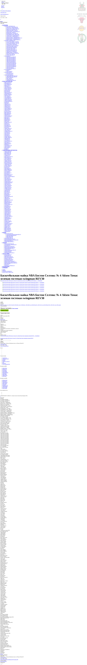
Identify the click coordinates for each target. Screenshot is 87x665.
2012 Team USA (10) (9, 73)
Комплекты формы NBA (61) (11, 235)
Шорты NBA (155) (9, 237)
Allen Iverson (4, 382)
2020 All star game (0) (10, 67)
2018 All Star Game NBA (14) (11, 65)
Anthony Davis (4, 375)
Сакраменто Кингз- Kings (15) (11, 49)
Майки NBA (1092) (9, 236)
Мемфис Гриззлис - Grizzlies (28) (12, 52)
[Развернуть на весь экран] (1, 663)
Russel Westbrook (5, 372)
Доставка (2, 5)
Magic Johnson (4, 383)
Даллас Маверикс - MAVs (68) (11, 47)
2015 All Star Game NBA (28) (11, 63)
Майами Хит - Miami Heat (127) (11, 29)
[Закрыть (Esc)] (0, 663)
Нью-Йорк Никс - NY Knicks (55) (12, 33)
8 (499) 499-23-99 (3, 12)
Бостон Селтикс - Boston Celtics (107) (12, 28)
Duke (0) (7, 70)
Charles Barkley (5, 386)
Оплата (2, 6)
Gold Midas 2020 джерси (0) (11, 80)
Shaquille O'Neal (5, 385)
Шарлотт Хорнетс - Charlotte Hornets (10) (13, 39)
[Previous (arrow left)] (0, 664)
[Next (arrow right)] (1, 664)
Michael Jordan (4, 380)
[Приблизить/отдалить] (2, 663)
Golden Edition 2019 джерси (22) (11, 75)
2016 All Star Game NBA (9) (11, 64)
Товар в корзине (15, 308)
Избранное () (11, 659)
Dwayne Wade (4, 387)
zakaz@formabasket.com (4, 14)
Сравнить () (16, 659)
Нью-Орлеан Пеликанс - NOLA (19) (12, 53)
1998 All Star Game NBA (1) (11, 61)
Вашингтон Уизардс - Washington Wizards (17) (14, 37)
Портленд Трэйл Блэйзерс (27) (11, 50)
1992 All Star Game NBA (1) (11, 58)
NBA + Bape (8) (9, 78)
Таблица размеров (5, 358)
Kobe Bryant (4, 381)
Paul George (4, 376)
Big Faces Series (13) (9, 77)
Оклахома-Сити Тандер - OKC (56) (12, 45)
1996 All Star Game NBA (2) (11, 60)
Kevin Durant (4, 370)
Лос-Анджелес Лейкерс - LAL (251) (12, 41)
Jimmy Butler (4, 374)
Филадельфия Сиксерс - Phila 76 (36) (12, 34)
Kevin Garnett (4, 388)
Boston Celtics (2, 319)
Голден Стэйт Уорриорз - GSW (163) (12, 42)
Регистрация (2, 661)
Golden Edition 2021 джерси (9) (11, 76)
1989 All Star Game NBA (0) (11, 56)
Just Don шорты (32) (9, 79)
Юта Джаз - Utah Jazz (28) (10, 48)
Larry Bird (4, 384)
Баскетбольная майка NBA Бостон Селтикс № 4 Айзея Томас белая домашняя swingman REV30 (16, 338)
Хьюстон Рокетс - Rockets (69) (11, 44)
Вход (6, 661)
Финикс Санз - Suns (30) (10, 54)
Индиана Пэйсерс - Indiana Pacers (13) (12, 38)
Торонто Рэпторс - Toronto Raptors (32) (13, 31)
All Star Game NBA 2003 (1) (11, 62)
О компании (4, 357)
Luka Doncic (4, 373)
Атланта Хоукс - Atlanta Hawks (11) (12, 36)
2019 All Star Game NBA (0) (11, 66)
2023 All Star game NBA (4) (11, 68)
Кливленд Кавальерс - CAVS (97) (12, 30)
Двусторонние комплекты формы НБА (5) (13, 234)
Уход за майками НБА (6, 364)
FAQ (3, 362)
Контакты (3, 7)
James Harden (4, 371)
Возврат (3, 360)
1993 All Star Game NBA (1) (11, 59)
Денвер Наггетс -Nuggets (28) (11, 51)
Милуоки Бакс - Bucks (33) (11, 32)
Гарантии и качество (6, 361)
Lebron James (4, 368)
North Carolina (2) (9, 71)
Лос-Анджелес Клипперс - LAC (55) (12, 43)
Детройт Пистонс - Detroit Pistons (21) (12, 35)
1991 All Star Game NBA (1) (11, 57)
